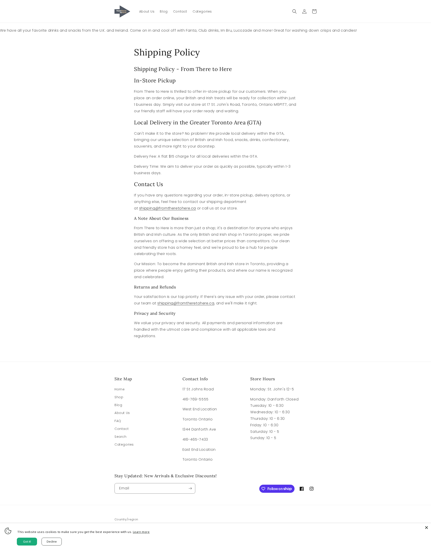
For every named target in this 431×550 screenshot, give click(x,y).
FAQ (117, 421)
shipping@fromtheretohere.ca (167, 208)
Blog (118, 405)
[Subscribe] (190, 488)
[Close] (426, 527)
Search (120, 436)
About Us (122, 413)
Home (119, 389)
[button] (294, 11)
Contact (121, 429)
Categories (124, 444)
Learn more (141, 532)
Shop (118, 397)
